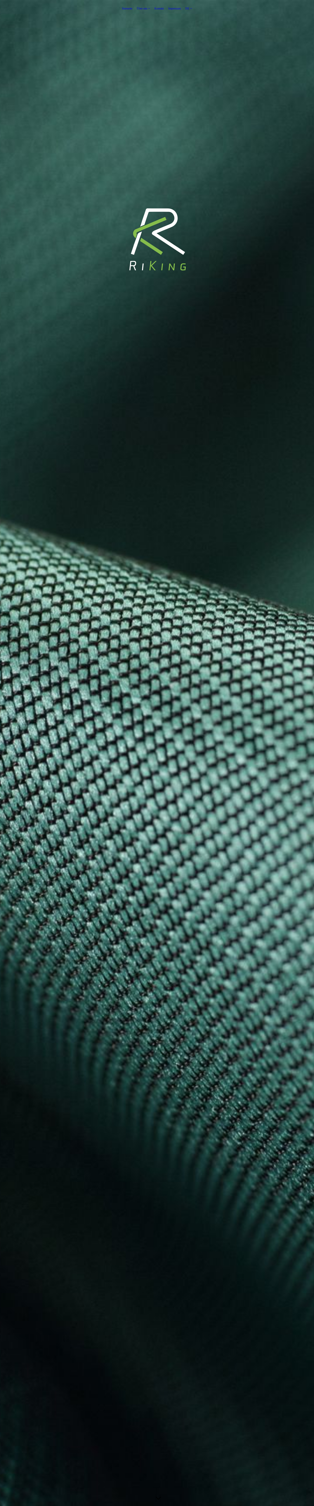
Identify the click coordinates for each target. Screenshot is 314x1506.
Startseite (127, 8)
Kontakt (159, 8)
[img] (157, 753)
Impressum (174, 8)
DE (187, 8)
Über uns (142, 8)
